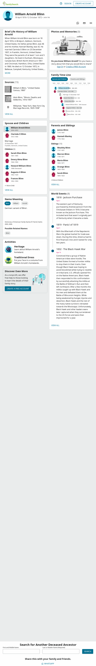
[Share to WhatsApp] (77, 23)
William (15, 203)
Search (87, 651)
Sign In (67, 3)
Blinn (7, 203)
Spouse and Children (59, 79)
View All (9, 114)
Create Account (83, 3)
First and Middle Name (11, 647)
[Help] (61, 3)
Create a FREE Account (18, 288)
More (7, 73)
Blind (7, 233)
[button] (25, 89)
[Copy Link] (91, 23)
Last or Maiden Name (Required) (53, 647)
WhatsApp (49, 663)
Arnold (24, 203)
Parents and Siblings (78, 79)
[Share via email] (84, 23)
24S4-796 (47, 17)
